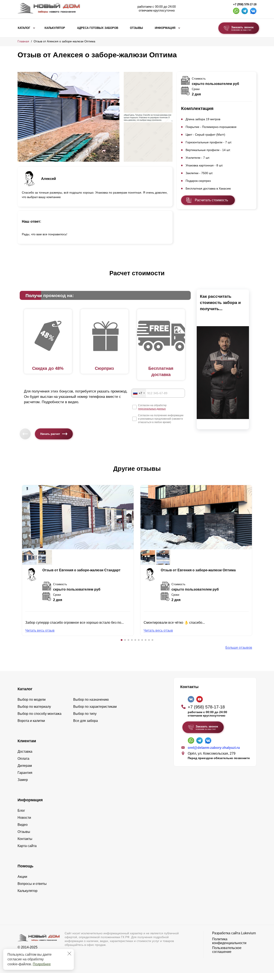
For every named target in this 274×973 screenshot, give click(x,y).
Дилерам (25, 765)
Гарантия (25, 773)
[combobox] (138, 393)
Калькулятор (55, 28)
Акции (22, 876)
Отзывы (136, 28)
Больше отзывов (238, 647)
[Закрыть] (69, 953)
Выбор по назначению (91, 699)
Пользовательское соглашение (226, 950)
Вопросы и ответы (32, 884)
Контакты (25, 839)
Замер (23, 780)
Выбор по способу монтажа (39, 713)
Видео (23, 824)
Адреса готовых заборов (97, 28)
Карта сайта (27, 846)
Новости (24, 817)
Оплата (23, 758)
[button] (121, 640)
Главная (23, 41)
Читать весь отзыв (40, 630)
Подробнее (42, 964)
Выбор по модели (32, 699)
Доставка (25, 751)
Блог (21, 810)
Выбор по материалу (34, 706)
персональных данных (152, 408)
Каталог (24, 28)
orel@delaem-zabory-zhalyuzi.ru (214, 747)
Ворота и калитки (31, 721)
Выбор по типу (85, 713)
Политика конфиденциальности (229, 941)
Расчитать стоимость (211, 200)
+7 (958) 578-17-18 (244, 4)
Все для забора (85, 721)
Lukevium (248, 933)
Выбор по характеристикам (95, 706)
